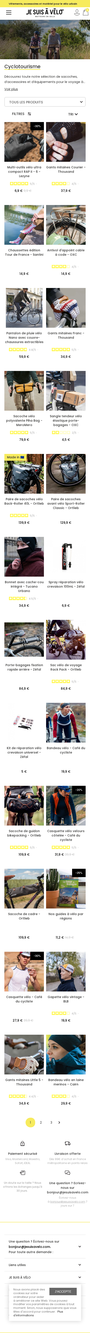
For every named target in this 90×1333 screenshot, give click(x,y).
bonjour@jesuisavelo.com (67, 1201)
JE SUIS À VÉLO (20, 1277)
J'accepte (63, 1291)
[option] (42, 4)
